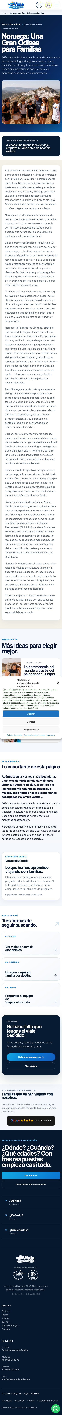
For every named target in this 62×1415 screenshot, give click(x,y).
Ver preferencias (31, 729)
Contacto (6, 1329)
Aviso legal (7, 1400)
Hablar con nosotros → (31, 1057)
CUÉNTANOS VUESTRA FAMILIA (31, 1184)
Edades (5, 1318)
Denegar (31, 721)
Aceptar (31, 714)
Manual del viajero (10, 1325)
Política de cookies (14, 735)
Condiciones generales (48, 1400)
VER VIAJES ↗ (31, 1175)
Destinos (6, 1311)
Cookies (31, 1400)
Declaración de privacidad (34, 735)
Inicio (4, 13)
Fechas (5, 1314)
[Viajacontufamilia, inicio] (16, 5)
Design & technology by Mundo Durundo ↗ (19, 1407)
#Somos (5, 1322)
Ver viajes (31, 1066)
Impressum (50, 735)
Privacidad (19, 1400)
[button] (57, 683)
